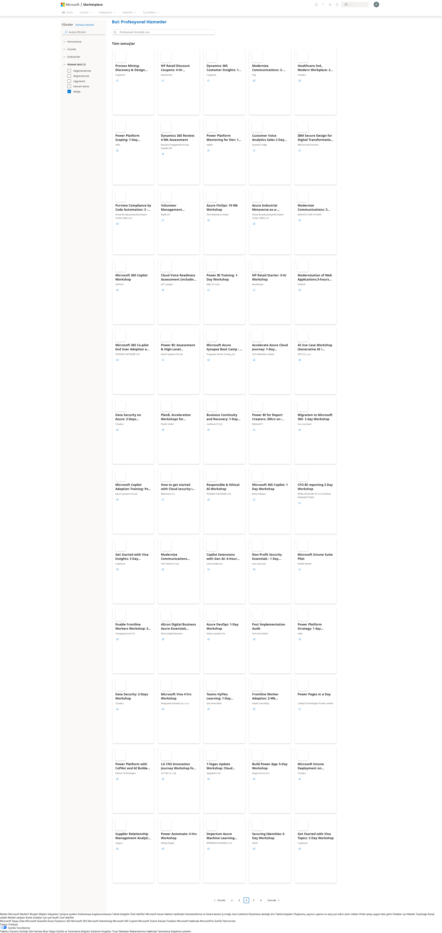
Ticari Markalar (120, 931)
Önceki (221, 900)
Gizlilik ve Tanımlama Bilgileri (73, 931)
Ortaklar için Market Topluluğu (410, 914)
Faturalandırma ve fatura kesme (203, 914)
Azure (50, 921)
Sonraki (271, 900)
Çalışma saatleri (68, 914)
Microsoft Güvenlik (36, 921)
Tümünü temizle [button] (84, 24)
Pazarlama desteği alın (262, 914)
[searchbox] (87, 32)
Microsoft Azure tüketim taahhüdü (165, 914)
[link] (133, 82)
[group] (117, 80)
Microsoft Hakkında (188, 921)
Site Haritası (35, 931)
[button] (114, 32)
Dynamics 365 (62, 921)
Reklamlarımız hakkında (143, 931)
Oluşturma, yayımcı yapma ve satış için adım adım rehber (326, 914)
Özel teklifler (137, 914)
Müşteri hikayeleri (49, 914)
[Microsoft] (70, 5)
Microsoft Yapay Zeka (12, 921)
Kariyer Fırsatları (167, 921)
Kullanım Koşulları (101, 931)
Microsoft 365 (79, 921)
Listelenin (242, 914)
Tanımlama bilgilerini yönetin (174, 931)
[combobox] (165, 32)
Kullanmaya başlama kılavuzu (95, 914)
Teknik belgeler (121, 914)
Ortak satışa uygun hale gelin (375, 914)
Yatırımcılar (229, 921)
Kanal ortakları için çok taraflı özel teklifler (50, 917)
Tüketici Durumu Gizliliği (14, 931)
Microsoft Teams (147, 921)
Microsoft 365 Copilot (125, 921)
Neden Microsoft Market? (14, 914)
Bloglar (34, 914)
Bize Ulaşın (49, 931)
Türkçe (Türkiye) (9, 924)
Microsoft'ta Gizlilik (211, 921)
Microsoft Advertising (100, 921)
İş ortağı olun (229, 914)
